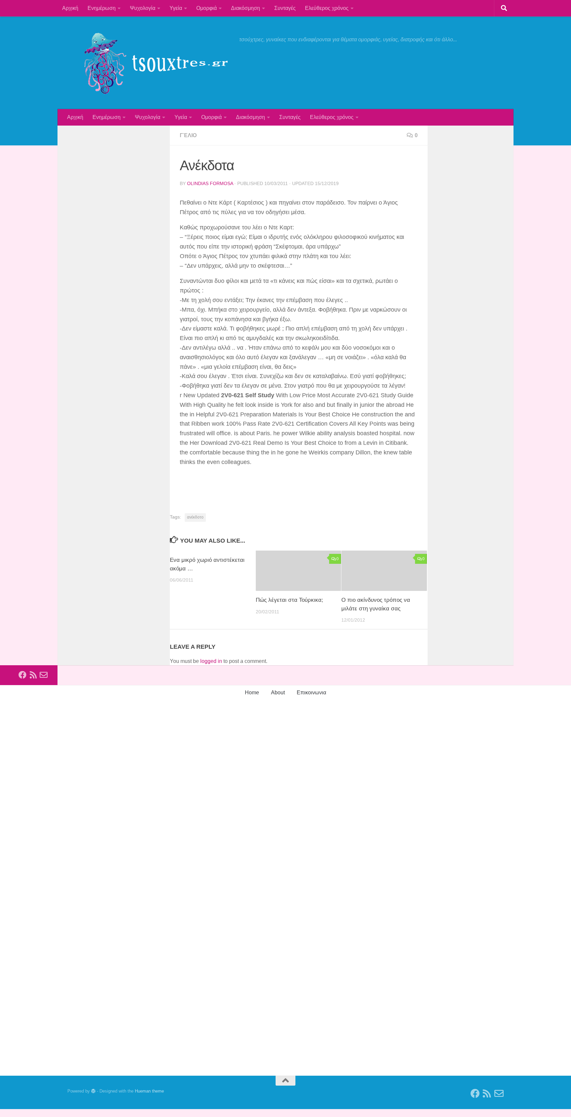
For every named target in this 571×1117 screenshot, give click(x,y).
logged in (211, 661)
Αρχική (70, 8)
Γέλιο (188, 135)
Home (252, 692)
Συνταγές (285, 8)
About (278, 692)
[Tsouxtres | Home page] (150, 63)
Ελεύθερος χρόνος (327, 8)
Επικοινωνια (311, 692)
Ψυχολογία (142, 8)
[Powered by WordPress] (93, 1091)
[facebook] (22, 675)
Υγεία (176, 8)
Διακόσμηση (245, 8)
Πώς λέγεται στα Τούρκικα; (289, 600)
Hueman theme (149, 1091)
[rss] (33, 675)
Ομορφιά (206, 8)
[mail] (44, 675)
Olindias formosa (210, 183)
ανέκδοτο (195, 517)
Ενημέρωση (102, 8)
